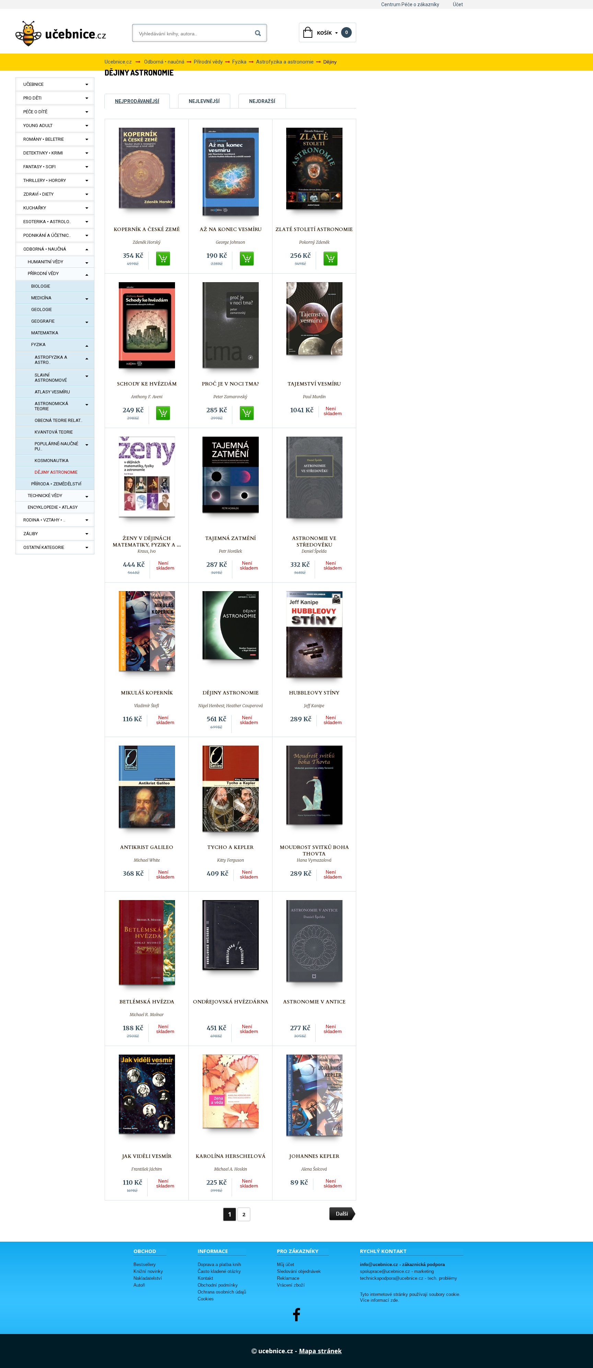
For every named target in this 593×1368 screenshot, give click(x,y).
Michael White (147, 860)
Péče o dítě (35, 111)
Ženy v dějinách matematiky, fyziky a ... (147, 541)
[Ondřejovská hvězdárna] (230, 947)
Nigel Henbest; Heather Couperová (230, 705)
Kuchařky (34, 207)
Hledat (259, 31)
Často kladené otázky (219, 1271)
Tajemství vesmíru (314, 384)
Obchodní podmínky (218, 1285)
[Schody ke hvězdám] (147, 329)
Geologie (41, 309)
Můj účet (285, 1264)
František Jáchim (146, 1169)
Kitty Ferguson (230, 860)
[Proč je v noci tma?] (230, 329)
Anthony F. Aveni (146, 396)
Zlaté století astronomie (314, 229)
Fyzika (38, 344)
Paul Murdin (314, 396)
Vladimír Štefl (146, 705)
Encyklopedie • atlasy (53, 507)
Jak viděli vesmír (147, 1156)
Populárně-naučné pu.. (56, 446)
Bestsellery (144, 1264)
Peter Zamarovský (230, 396)
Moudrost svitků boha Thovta (314, 850)
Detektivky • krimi (43, 153)
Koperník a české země (147, 229)
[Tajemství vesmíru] (314, 329)
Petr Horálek (230, 551)
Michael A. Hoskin (230, 1169)
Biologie (40, 286)
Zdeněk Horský (147, 242)
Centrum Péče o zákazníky (410, 4)
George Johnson (230, 242)
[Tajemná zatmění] (230, 484)
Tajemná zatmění (230, 538)
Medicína (41, 297)
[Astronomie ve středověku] (314, 484)
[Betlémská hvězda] (147, 947)
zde (394, 1300)
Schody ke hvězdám (147, 384)
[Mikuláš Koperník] (147, 638)
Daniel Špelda (314, 551)
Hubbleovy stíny (314, 693)
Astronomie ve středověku (314, 541)
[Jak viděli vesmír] (147, 1102)
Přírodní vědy (43, 273)
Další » (342, 1214)
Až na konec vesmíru (230, 229)
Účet (458, 4)
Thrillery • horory (44, 180)
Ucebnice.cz (118, 62)
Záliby (30, 533)
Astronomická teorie (51, 406)
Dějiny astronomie (56, 472)
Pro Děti (32, 98)
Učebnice (33, 84)
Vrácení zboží (291, 1285)
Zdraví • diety (38, 194)
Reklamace (288, 1278)
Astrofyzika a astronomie (285, 62)
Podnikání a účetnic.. (47, 235)
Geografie (43, 321)
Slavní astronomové (51, 377)
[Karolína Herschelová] (230, 1102)
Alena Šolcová (314, 1169)
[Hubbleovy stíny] (314, 638)
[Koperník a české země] (147, 175)
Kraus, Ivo (147, 551)
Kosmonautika (52, 460)
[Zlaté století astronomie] (314, 175)
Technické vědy (45, 495)
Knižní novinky (148, 1271)
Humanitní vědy (45, 261)
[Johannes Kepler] (314, 1102)
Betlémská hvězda (146, 1002)
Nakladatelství (147, 1278)
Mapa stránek (320, 1351)
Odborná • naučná (44, 249)
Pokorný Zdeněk (314, 242)
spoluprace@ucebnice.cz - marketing (397, 1271)
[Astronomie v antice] (314, 947)
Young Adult (38, 125)
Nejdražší (262, 101)
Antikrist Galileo (146, 847)
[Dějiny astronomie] (230, 638)
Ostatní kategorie (43, 547)
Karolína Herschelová (231, 1156)
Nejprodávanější (137, 101)
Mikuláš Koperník (147, 693)
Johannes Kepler (314, 1156)
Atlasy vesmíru (52, 391)
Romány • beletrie (43, 139)
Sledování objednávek (299, 1271)
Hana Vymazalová (314, 860)
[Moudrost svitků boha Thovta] (314, 793)
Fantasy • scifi (39, 166)
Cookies (206, 1298)
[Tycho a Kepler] (230, 793)
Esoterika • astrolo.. (47, 221)
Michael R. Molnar (147, 1014)
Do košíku (163, 259)
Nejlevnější (204, 101)
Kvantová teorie (54, 432)
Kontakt (205, 1278)
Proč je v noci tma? (230, 384)
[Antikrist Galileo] (147, 793)
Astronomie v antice (314, 1002)
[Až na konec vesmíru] (230, 175)
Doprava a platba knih (219, 1264)
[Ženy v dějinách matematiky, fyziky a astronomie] (147, 484)
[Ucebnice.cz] (60, 33)
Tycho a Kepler (230, 847)
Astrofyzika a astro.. (51, 360)
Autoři (139, 1285)
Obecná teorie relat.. (58, 420)
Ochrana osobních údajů (222, 1292)
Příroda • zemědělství (56, 483)
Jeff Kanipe (314, 705)
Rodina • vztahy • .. (44, 519)
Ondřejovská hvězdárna (230, 1002)
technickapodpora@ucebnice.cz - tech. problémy (408, 1278)
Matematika (44, 332)
